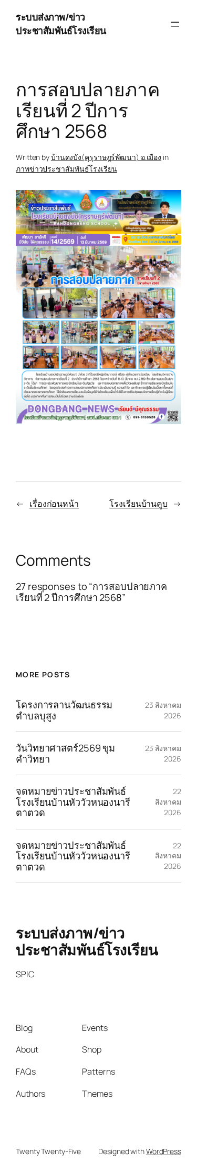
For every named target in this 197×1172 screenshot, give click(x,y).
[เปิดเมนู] (175, 24)
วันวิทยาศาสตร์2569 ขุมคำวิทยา (65, 753)
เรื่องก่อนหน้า (54, 503)
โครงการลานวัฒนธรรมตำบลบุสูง (64, 710)
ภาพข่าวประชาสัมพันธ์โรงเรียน (66, 169)
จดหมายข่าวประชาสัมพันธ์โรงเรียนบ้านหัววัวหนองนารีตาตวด (73, 802)
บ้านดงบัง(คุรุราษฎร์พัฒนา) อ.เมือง (106, 157)
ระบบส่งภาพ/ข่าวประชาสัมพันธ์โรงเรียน (61, 24)
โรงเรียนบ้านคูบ (138, 503)
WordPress (163, 1151)
